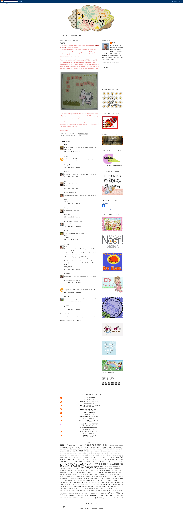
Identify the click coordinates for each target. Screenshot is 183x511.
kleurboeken (64, 479)
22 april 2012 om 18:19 (72, 204)
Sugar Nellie (108, 491)
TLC (63, 493)
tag (121, 491)
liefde (94, 479)
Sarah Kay (82, 489)
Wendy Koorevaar (69, 193)
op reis (69, 487)
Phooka (119, 487)
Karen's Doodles (66, 477)
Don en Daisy (101, 455)
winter (65, 498)
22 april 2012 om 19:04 (72, 217)
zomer (116, 498)
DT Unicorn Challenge (70, 466)
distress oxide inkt (78, 455)
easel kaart (117, 466)
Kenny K (79, 477)
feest (76, 469)
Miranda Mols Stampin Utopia (72, 221)
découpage (118, 451)
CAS (66, 136)
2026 (71, 445)
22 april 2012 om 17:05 (72, 177)
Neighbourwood (66, 485)
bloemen (89, 449)
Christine (66, 231)
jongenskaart (98, 475)
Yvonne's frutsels (89, 435)
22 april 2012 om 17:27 (72, 188)
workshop (76, 498)
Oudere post (96, 317)
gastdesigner (82, 471)
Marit (65, 296)
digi (105, 453)
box (111, 449)
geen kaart (106, 471)
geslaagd (118, 470)
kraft (80, 479)
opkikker (77, 487)
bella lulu (117, 447)
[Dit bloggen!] (82, 134)
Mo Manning (92, 483)
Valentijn (81, 493)
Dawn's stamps (108, 451)
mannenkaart (93, 481)
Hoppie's (118, 472)
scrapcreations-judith (88, 409)
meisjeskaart (78, 483)
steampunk (92, 491)
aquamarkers (113, 445)
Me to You (64, 483)
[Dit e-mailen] (80, 134)
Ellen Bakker (105, 203)
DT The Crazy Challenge (74, 464)
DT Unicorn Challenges (94, 466)
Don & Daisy (90, 455)
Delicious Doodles (66, 453)
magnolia (118, 479)
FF (107, 469)
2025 (62, 445)
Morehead (103, 483)
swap (116, 491)
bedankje (107, 447)
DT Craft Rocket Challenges (96, 460)
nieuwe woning (90, 485)
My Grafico (115, 483)
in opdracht (74, 474)
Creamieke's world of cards (89, 405)
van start (91, 493)
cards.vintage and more (89, 417)
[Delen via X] (84, 134)
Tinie (65, 156)
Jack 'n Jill (85, 475)
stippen (100, 491)
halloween (83, 473)
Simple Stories (110, 489)
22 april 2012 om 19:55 (72, 227)
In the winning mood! (75, 35)
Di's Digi (96, 453)
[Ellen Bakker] (103, 207)
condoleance (95, 451)
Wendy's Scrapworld (89, 428)
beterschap (64, 449)
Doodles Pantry (73, 457)
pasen (112, 487)
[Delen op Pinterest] (87, 134)
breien (118, 449)
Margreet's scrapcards (89, 402)
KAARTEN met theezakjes (88, 420)
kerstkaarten (102, 476)
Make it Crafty (80, 481)
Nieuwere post (64, 317)
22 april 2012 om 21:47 (72, 269)
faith (70, 468)
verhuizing (102, 493)
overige (101, 487)
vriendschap (106, 495)
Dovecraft (85, 457)
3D (78, 445)
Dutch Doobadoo (89, 413)
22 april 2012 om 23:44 (72, 283)
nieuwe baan (79, 485)
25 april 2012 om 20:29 (72, 292)
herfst (94, 472)
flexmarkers (115, 469)
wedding (120, 496)
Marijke (66, 274)
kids (119, 477)
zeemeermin (88, 498)
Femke (101, 469)
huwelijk (63, 475)
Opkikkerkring (90, 487)
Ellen (113, 43)
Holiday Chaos (107, 473)
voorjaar (91, 495)
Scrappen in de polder (88, 432)
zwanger (63, 500)
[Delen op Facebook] (86, 134)
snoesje (74, 491)
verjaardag (77, 136)
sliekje (65, 491)
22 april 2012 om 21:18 (72, 240)
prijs (74, 489)
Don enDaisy (112, 455)
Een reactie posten (65, 314)
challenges (81, 451)
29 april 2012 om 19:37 (72, 310)
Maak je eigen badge (107, 209)
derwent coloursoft (82, 453)
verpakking (70, 496)
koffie (74, 479)
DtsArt (109, 466)
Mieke (66, 145)
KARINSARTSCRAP (89, 398)
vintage (80, 496)
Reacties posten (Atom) (74, 321)
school (91, 489)
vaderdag (70, 493)
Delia (65, 287)
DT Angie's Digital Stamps (104, 457)
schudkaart (99, 489)
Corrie (66, 172)
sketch (120, 489)
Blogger (101, 509)
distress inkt (64, 455)
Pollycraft (64, 489)
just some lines (114, 475)
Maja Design (68, 481)
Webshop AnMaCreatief (89, 424)
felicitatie (70, 136)
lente (87, 479)
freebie (70, 471)
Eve (65, 181)
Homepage (64, 35)
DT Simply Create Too (112, 462)
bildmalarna (78, 449)
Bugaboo (63, 451)
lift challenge (106, 479)
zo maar (100, 497)
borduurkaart (101, 449)
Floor (62, 471)
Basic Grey (96, 447)
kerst (88, 477)
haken (73, 473)
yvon (65, 244)
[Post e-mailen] (77, 134)
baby (87, 447)
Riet (65, 208)
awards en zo (77, 447)
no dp (62, 487)
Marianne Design (111, 481)
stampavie (83, 491)
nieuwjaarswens (114, 485)
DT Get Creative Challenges (90, 462)
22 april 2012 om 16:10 (72, 167)
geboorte (94, 471)
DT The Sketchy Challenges (107, 464)
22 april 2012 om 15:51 (72, 152)
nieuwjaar (101, 485)
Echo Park (63, 468)
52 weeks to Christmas (93, 445)
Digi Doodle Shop (115, 453)
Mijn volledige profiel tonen (110, 62)
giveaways (63, 473)
